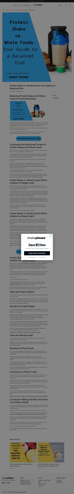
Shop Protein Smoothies (37, 253)
